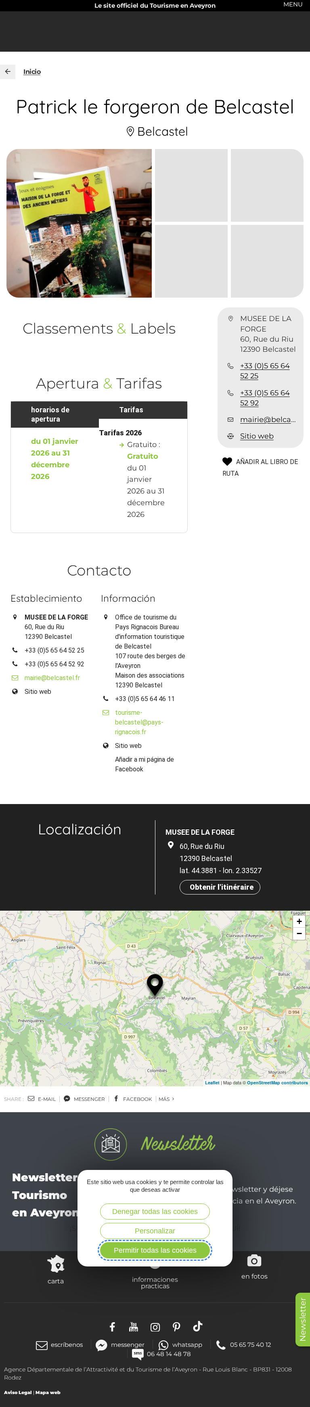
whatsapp (187, 1344)
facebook (137, 1099)
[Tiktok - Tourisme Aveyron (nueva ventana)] (198, 1326)
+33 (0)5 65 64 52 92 (265, 397)
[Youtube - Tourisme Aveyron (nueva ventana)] (133, 1326)
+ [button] (299, 921)
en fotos (254, 1276)
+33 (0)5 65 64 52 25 (265, 370)
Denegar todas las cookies (155, 1212)
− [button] (299, 933)
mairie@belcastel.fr (268, 419)
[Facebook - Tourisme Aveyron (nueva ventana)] (112, 1326)
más (165, 1099)
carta (56, 1281)
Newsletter (303, 1320)
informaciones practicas (155, 1282)
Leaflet (212, 1082)
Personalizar (155, 1231)
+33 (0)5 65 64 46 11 (145, 699)
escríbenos (67, 1344)
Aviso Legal (18, 1392)
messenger (89, 1099)
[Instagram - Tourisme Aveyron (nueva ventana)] (155, 1326)
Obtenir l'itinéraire (221, 887)
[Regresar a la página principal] (7, 72)
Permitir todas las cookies (155, 1250)
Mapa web (48, 1392)
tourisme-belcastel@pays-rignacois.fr (139, 722)
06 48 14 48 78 (169, 1354)
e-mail (46, 1099)
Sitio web (257, 436)
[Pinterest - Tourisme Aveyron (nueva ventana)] (176, 1326)
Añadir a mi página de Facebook (144, 764)
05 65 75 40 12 (250, 1344)
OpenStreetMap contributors (277, 1082)
